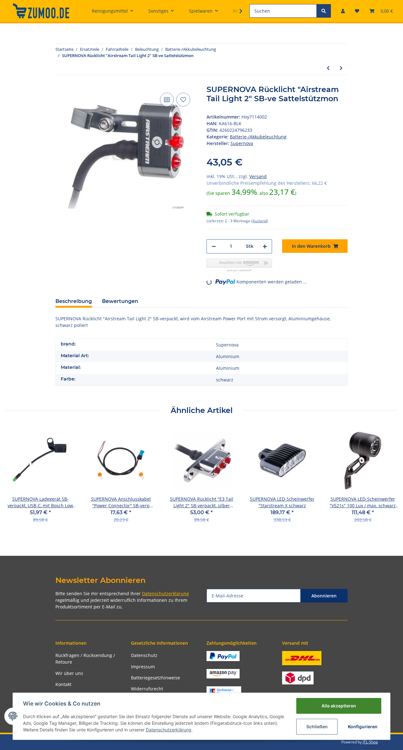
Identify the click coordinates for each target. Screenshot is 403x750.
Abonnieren (324, 596)
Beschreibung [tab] (73, 301)
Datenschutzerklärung (165, 593)
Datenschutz (144, 655)
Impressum (143, 667)
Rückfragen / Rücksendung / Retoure (85, 658)
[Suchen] (323, 11)
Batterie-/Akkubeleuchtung (258, 137)
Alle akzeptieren (338, 705)
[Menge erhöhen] (265, 246)
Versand (258, 176)
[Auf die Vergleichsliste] (167, 100)
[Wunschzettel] (357, 11)
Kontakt (63, 684)
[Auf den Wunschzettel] (183, 100)
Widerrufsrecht (147, 689)
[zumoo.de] (41, 10)
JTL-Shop (370, 742)
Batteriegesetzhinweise (155, 678)
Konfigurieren (362, 726)
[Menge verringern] (214, 246)
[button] (343, 11)
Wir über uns (69, 673)
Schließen (317, 726)
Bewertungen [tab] (120, 301)
